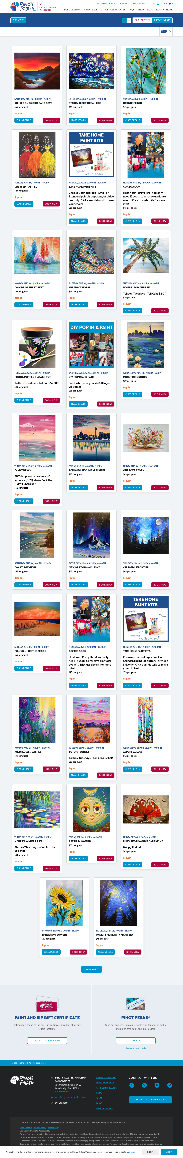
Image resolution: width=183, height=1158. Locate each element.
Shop (141, 9)
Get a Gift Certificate (47, 1040)
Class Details (24, 120)
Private (162, 20)
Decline (151, 1152)
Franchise (124, 3)
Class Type (18, 20)
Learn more (131, 1152)
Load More (91, 969)
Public (142, 20)
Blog (150, 9)
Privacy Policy (39, 1127)
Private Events (93, 9)
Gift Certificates (115, 9)
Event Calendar (106, 1077)
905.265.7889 (61, 1102)
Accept (169, 1152)
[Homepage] (30, 1080)
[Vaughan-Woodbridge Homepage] (23, 6)
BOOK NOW (51, 120)
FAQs (132, 9)
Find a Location (139, 3)
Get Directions (62, 1091)
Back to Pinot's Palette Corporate (30, 1062)
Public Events (72, 9)
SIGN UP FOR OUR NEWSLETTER (150, 1099)
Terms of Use (26, 1127)
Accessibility (53, 1127)
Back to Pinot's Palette (106, 3)
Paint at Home (164, 9)
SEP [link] (164, 32)
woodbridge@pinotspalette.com (70, 1097)
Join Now (135, 1040)
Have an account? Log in (136, 1048)
